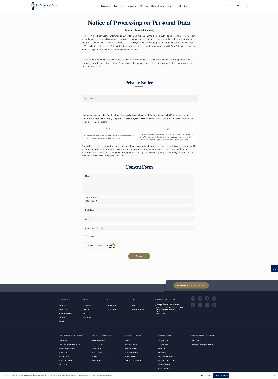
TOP (274, 269)
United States (96, 360)
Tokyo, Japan (162, 349)
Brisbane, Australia (131, 349)
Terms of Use (63, 309)
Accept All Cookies (221, 375)
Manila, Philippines (164, 368)
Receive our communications (191, 285)
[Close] (274, 375)
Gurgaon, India (163, 345)
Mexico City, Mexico (98, 352)
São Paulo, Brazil (97, 345)
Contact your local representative (202, 345)
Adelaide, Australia (131, 345)
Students (134, 305)
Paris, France (63, 341)
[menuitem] (229, 6)
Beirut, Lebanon (64, 364)
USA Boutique (111, 305)
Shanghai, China (163, 341)
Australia (128, 341)
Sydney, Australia (130, 356)
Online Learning (196, 341)
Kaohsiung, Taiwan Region (166, 360)
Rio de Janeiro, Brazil (98, 341)
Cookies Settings (204, 375)
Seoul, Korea (162, 352)
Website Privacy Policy (66, 313)
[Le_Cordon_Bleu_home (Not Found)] (44, 6)
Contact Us (62, 305)
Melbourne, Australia (132, 352)
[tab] (140, 98)
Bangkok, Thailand (164, 364)
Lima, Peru (95, 356)
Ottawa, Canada (97, 349)
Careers (85, 313)
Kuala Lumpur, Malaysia (165, 356)
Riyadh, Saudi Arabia (65, 360)
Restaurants (87, 305)
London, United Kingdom (67, 349)
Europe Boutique (112, 309)
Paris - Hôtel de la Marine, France (69, 345)
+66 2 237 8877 (161, 313)
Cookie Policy (63, 317)
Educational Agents (137, 309)
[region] (139, 375)
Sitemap (61, 321)
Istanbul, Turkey (64, 356)
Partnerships (87, 309)
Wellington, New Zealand (133, 360)
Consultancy (87, 317)
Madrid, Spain (63, 352)
